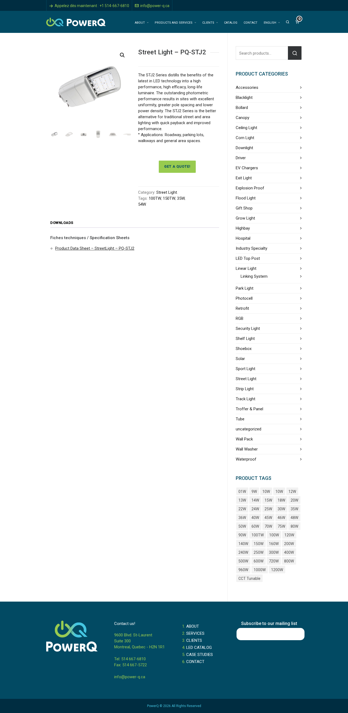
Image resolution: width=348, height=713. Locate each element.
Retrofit (242, 308)
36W (242, 517)
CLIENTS (194, 640)
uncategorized (248, 429)
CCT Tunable (249, 578)
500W (243, 561)
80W (294, 526)
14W (255, 500)
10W (266, 491)
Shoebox (243, 348)
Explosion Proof (250, 188)
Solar (240, 358)
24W (255, 509)
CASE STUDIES (199, 654)
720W (274, 561)
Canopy (242, 117)
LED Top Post (248, 258)
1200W (277, 570)
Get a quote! (177, 166)
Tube (240, 419)
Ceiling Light (246, 127)
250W (258, 552)
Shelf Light (245, 338)
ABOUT (192, 626)
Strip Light (245, 388)
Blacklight (244, 97)
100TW (155, 198)
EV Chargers (247, 167)
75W (281, 526)
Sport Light (245, 368)
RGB (239, 318)
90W (242, 535)
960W (243, 570)
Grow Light (245, 218)
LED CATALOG (199, 647)
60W (255, 526)
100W (274, 535)
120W (289, 535)
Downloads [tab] (61, 223)
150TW (169, 198)
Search (295, 53)
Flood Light (246, 198)
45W (268, 517)
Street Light (166, 192)
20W (294, 500)
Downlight (244, 147)
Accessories (247, 87)
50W (242, 526)
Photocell (244, 298)
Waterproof (246, 459)
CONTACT (195, 661)
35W (181, 198)
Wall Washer (247, 449)
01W (242, 491)
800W (289, 561)
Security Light (248, 328)
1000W (260, 570)
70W (268, 526)
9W (254, 491)
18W (281, 500)
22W (242, 509)
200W (289, 544)
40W (255, 517)
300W (274, 552)
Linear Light (246, 268)
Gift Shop (244, 208)
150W (258, 544)
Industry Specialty (251, 248)
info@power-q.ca (154, 6)
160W (274, 544)
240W (243, 552)
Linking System (254, 276)
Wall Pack (244, 439)
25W (268, 509)
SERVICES (195, 633)
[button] (122, 55)
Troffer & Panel (249, 408)
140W (243, 544)
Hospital (243, 238)
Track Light (245, 398)
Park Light (244, 288)
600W (258, 561)
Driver (241, 157)
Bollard (242, 107)
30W (281, 509)
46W (281, 517)
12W (292, 491)
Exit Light (244, 178)
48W (294, 517)
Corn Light (245, 137)
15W (268, 500)
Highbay (243, 228)
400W (289, 552)
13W (242, 500)
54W (142, 204)
